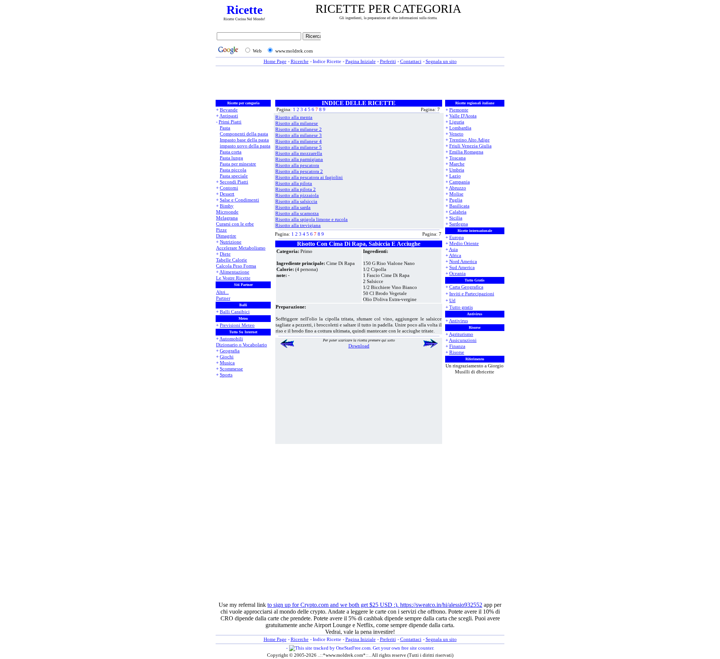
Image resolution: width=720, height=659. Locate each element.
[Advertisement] (414, 44)
